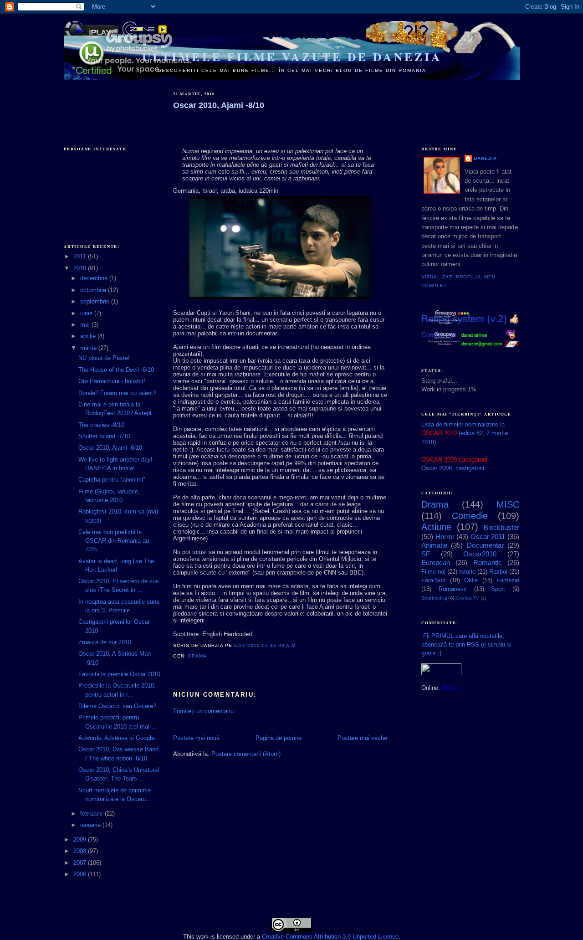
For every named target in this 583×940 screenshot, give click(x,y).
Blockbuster (501, 527)
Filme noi (433, 571)
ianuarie (91, 825)
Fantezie (507, 580)
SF (425, 554)
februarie (92, 813)
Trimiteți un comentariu (203, 711)
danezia (485, 158)
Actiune (436, 527)
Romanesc (453, 589)
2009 (80, 839)
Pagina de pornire (279, 738)
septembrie (95, 301)
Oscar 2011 (488, 536)
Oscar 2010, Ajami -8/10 (110, 447)
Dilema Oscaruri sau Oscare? (117, 706)
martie (89, 347)
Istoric (467, 571)
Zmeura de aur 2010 (104, 642)
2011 (80, 256)
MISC (507, 504)
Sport (498, 589)
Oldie (471, 580)
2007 (80, 862)
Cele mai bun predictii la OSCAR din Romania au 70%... (113, 541)
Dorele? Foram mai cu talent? (117, 393)
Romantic (487, 562)
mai (86, 324)
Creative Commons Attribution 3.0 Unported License (330, 936)
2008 (80, 851)
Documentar (485, 545)
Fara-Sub (433, 580)
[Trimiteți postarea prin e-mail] (209, 655)
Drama (197, 655)
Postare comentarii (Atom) (246, 753)
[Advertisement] (109, 105)
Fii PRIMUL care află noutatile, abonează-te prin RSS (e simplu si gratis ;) (466, 644)
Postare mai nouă (196, 738)
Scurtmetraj (434, 598)
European (435, 562)
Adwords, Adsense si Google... (119, 738)
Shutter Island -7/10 (104, 436)
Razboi (498, 571)
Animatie (434, 545)
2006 (80, 874)
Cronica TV (467, 598)
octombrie (94, 290)
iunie (87, 313)
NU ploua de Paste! (104, 357)
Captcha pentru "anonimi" (111, 479)
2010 (80, 268)
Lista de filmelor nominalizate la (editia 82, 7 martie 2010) (464, 433)
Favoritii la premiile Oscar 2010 (119, 674)
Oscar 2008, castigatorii (452, 468)
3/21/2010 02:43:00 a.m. (265, 645)
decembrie (94, 278)
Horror (445, 536)
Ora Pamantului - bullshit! (111, 381)
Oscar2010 (479, 554)
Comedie (470, 516)
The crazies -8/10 (101, 424)
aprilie (88, 336)
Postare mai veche (362, 738)
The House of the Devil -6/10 (116, 369)
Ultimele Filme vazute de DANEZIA (292, 56)
